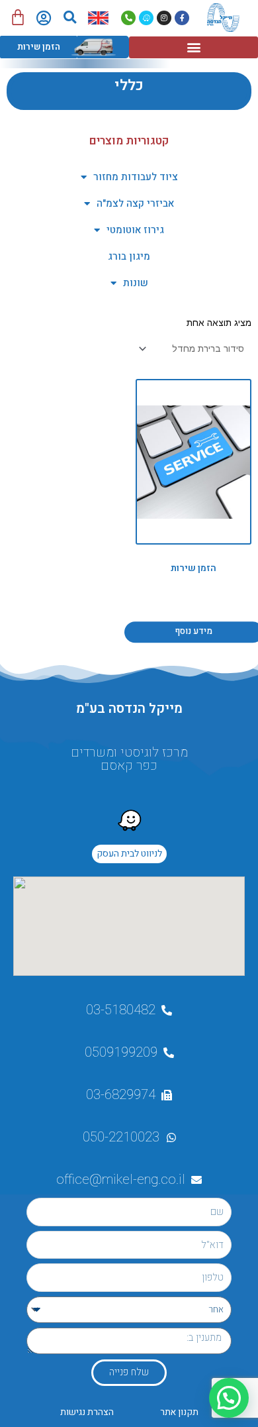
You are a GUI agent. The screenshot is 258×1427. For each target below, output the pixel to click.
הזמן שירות (38, 46)
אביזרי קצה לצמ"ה (135, 203)
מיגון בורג (129, 256)
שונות (135, 283)
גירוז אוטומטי (135, 230)
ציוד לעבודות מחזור (135, 177)
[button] (69, 17)
